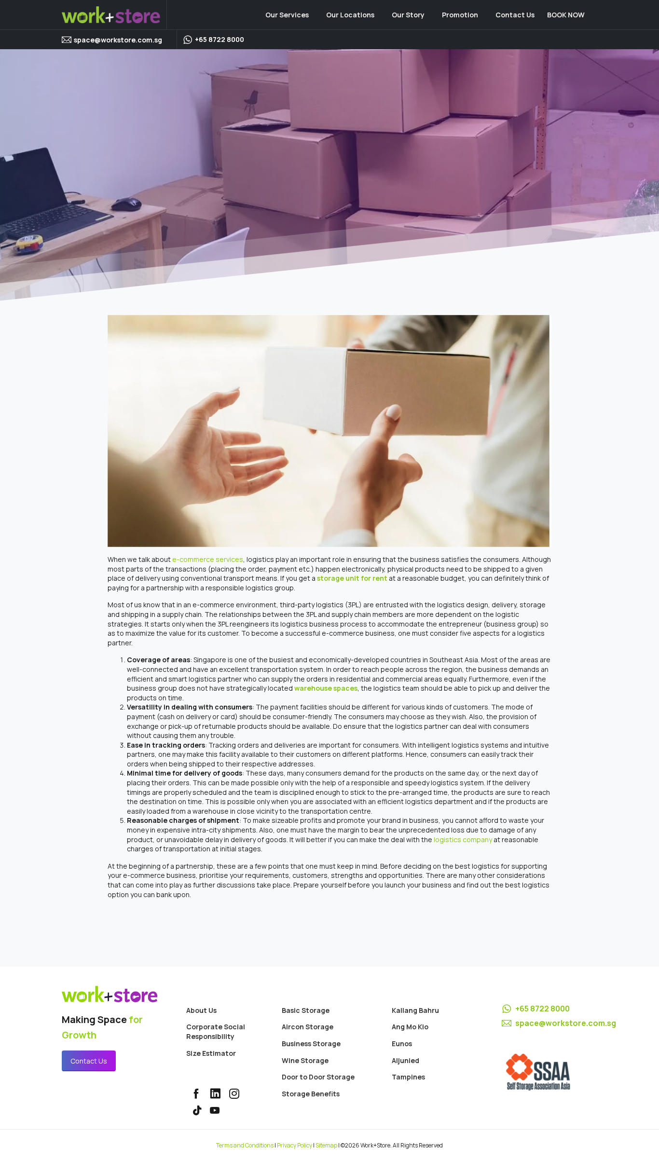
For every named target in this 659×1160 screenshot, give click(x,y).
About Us (201, 1010)
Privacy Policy (294, 1145)
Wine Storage (305, 1060)
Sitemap (326, 1145)
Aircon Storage (307, 1026)
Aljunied (405, 1060)
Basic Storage (306, 1010)
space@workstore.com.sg (118, 39)
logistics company (463, 839)
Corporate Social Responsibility (215, 1031)
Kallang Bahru (415, 1010)
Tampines (408, 1076)
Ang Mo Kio (410, 1026)
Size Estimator (211, 1053)
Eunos (402, 1043)
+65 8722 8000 (542, 1008)
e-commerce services (207, 559)
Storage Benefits (311, 1093)
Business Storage (311, 1043)
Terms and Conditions (245, 1145)
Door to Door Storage (318, 1076)
